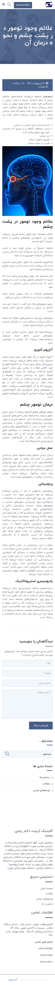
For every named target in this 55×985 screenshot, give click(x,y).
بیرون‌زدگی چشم (44, 364)
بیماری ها (45, 777)
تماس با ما (47, 904)
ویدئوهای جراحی (41, 790)
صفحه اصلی (46, 888)
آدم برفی (13, 979)
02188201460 (23, 5)
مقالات (41, 87)
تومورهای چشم (44, 505)
